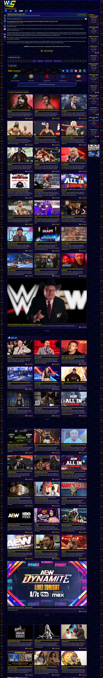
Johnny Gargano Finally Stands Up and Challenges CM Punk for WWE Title (74, 243)
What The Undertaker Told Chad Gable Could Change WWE (74, 383)
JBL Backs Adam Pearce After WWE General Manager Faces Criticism (47, 356)
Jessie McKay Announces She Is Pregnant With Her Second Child (46, 383)
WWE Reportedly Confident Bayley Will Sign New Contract (46, 137)
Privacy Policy (94, 143)
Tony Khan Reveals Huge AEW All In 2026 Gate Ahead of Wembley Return (20, 472)
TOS (90, 143)
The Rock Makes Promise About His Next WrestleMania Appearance (20, 217)
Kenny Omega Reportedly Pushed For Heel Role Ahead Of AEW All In (45, 190)
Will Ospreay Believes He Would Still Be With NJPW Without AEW (73, 667)
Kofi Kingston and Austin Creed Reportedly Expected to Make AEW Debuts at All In (47, 472)
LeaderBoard (78, 80)
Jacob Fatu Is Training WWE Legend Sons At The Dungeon (73, 551)
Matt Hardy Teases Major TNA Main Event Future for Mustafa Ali (46, 164)
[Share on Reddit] (76, 71)
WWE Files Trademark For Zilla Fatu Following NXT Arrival (19, 383)
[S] (14, 18)
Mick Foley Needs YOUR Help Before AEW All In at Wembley (19, 111)
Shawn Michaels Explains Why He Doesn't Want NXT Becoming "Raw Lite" (19, 243)
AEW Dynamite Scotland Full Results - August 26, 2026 (20, 607)
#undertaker (40, 61)
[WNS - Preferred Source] (47, 51)
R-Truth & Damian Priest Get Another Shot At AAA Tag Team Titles (47, 270)
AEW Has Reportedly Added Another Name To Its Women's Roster (19, 551)
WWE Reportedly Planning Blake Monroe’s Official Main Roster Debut (47, 641)
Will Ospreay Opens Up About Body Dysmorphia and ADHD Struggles (46, 551)
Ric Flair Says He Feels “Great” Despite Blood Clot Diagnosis (19, 356)
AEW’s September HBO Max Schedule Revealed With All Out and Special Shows (20, 525)
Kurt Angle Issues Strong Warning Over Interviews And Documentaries (74, 164)
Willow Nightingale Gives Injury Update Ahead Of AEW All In (47, 217)
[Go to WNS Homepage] (10, 4)
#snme (94, 70)
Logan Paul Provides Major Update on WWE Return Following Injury (73, 641)
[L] (16, 18)
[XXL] (20, 18)
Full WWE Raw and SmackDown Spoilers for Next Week (46, 243)
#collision (93, 60)
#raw (94, 33)
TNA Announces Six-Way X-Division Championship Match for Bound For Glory (19, 498)
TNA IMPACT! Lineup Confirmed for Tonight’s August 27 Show (47, 525)
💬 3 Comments (55, 364)
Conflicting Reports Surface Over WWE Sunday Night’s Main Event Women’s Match (20, 641)
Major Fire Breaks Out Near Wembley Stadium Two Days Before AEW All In (73, 408)
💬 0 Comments (29, 118)
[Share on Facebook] (72, 71)
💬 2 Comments (29, 250)
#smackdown (93, 22)
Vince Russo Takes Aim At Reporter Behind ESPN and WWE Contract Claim (20, 667)
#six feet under (48, 61)
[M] (15, 18)
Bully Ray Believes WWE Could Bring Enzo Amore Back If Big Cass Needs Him (73, 137)
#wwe (34, 61)
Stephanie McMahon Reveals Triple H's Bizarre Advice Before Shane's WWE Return (74, 217)
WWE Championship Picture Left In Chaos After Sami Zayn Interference (20, 270)
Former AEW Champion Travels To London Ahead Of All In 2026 (73, 190)
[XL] (18, 18)
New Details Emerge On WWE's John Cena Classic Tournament (73, 111)
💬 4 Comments (55, 415)
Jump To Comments (15, 80)
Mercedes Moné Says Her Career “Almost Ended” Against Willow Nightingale (46, 667)
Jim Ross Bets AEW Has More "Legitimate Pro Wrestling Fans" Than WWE (24, 324)
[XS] (12, 18)
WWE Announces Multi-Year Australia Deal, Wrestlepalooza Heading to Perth (17, 445)
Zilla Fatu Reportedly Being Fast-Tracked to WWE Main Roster (47, 445)
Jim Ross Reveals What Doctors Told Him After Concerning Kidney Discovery (45, 498)
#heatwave (94, 41)
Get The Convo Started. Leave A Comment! (47, 84)
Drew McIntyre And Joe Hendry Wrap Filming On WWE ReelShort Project (20, 137)
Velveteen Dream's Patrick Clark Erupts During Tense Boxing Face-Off (47, 408)
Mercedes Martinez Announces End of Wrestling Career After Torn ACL (18, 408)
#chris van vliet (57, 61)
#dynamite (93, 51)
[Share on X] (84, 71)
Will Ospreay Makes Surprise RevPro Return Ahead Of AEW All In (20, 164)
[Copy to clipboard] (63, 71)
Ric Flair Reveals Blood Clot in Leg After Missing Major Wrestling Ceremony (74, 445)
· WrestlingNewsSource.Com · (10, 8)
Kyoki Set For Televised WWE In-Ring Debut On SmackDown (72, 270)
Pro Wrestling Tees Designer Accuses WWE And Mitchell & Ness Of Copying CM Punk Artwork (18, 190)
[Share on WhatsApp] (80, 71)
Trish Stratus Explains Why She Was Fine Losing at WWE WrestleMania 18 (73, 525)
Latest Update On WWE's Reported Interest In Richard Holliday (47, 111)
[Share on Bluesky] (67, 71)
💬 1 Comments (55, 118)
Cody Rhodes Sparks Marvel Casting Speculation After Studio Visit (74, 498)
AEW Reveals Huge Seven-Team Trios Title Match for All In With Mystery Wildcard (73, 472)
